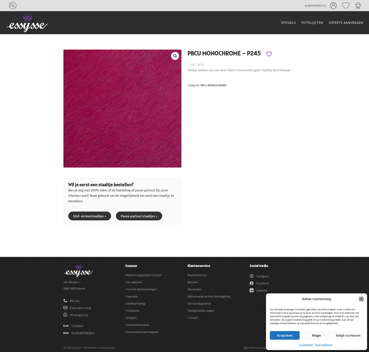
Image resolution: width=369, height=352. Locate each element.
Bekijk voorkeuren (348, 335)
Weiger (316, 335)
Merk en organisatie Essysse (143, 274)
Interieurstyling (135, 303)
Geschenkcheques (137, 324)
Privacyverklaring (323, 344)
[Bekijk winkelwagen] (357, 5)
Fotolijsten (312, 23)
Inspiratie (131, 296)
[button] (361, 299)
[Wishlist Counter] (345, 5)
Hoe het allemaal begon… (142, 289)
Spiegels (288, 23)
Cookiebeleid (306, 344)
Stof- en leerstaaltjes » (89, 216)
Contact (193, 317)
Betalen (193, 282)
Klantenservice (315, 5)
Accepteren (285, 335)
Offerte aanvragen (346, 23)
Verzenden (194, 289)
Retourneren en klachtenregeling (209, 296)
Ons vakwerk (133, 282)
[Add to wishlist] (269, 54)
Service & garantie (199, 303)
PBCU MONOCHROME (213, 85)
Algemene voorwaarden (257, 348)
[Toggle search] (13, 6)
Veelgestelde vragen (201, 310)
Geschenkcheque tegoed (141, 331)
